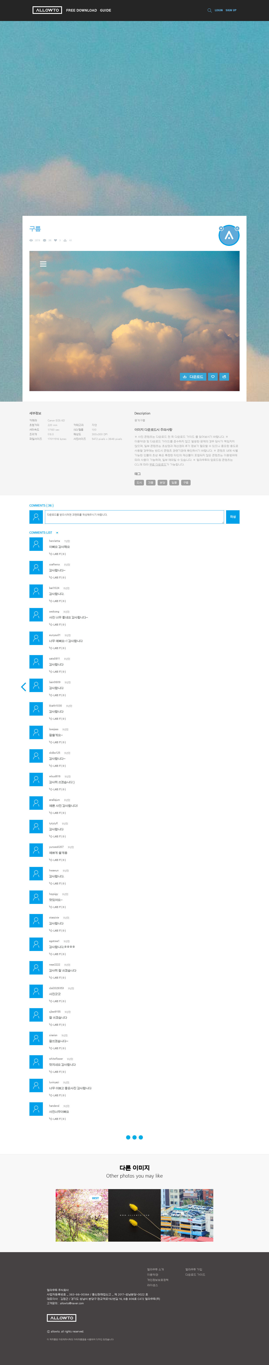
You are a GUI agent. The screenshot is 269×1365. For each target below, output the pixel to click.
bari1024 (54, 588)
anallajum (54, 799)
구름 (186, 482)
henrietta (54, 540)
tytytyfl (53, 823)
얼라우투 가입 (193, 1269)
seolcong (54, 611)
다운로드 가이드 (185, 436)
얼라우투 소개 (155, 1269)
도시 (139, 482)
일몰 (174, 482)
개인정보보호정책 (158, 1280)
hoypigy (53, 894)
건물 (150, 482)
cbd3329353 (56, 988)
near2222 (54, 964)
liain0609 (55, 682)
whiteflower (56, 1058)
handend (54, 1105)
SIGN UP (231, 10)
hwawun (54, 870)
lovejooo (53, 729)
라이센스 (152, 1285)
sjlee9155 (55, 1011)
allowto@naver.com (72, 1303)
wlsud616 (55, 776)
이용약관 (152, 1274)
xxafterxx (54, 564)
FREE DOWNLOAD (81, 10)
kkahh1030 (55, 705)
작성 (233, 516)
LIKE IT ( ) (59, 554)
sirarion (53, 1035)
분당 (162, 482)
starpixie (54, 917)
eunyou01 (55, 635)
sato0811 (54, 658)
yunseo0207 (56, 846)
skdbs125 (54, 752)
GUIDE (105, 10)
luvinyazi (54, 1082)
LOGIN (219, 10)
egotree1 (54, 941)
